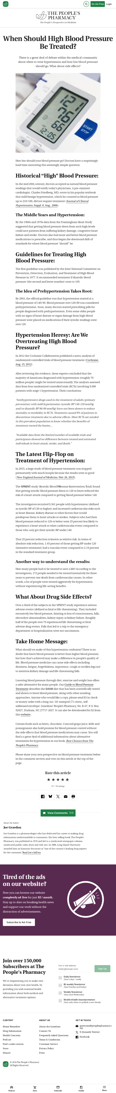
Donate (6, 1053)
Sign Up (102, 968)
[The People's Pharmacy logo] (58, 16)
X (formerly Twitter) (90, 1032)
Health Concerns (11, 1035)
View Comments (60, 812)
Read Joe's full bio (31, 853)
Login (109, 4)
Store (5, 1048)
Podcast (7, 1040)
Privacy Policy (46, 1048)
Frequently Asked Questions (53, 1035)
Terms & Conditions (49, 1040)
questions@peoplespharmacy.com (96, 1027)
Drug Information (12, 1031)
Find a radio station (13, 1044)
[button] (73, 796)
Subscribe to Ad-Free (19, 922)
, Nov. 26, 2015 (45, 477)
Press (42, 1053)
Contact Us (45, 1031)
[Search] (86, 4)
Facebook (84, 1037)
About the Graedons (49, 1027)
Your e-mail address (67, 965)
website (25, 714)
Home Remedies (11, 1027)
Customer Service (48, 1044)
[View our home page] (5, 4)
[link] (42, 796)
